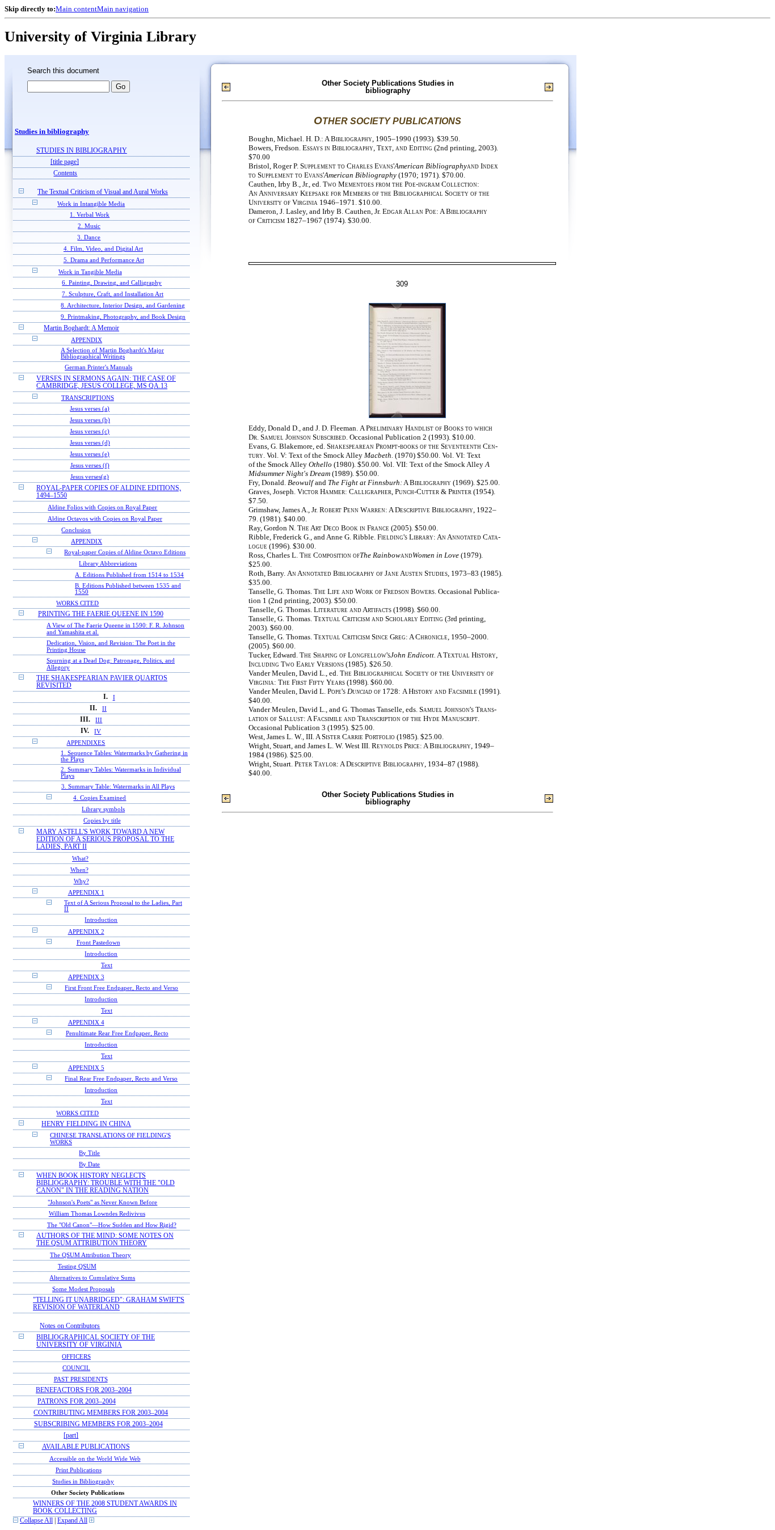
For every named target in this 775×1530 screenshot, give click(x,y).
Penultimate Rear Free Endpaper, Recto (117, 1033)
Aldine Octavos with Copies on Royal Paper (105, 518)
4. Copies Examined (99, 798)
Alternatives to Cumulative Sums (92, 1277)
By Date (89, 1164)
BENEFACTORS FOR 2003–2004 (84, 1390)
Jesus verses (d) (90, 443)
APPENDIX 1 (86, 892)
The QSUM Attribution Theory (90, 1254)
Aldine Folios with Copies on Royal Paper (102, 507)
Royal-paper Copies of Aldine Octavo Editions (125, 552)
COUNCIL (76, 1367)
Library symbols (103, 809)
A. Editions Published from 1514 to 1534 (129, 575)
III (98, 719)
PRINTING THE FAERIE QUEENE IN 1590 (100, 614)
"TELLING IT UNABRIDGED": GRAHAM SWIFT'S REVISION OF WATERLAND (108, 1303)
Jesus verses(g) (89, 477)
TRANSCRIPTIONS (87, 397)
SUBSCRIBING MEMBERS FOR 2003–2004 (98, 1424)
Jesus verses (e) (89, 454)
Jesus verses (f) (89, 465)
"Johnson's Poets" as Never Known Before (102, 1202)
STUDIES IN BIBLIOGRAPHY (81, 150)
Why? (81, 881)
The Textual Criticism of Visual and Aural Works (102, 192)
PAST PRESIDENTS (81, 1379)
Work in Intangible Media (91, 203)
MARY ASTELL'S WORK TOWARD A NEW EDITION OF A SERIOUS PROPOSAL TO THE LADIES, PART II (105, 839)
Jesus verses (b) (90, 420)
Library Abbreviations (108, 563)
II (104, 708)
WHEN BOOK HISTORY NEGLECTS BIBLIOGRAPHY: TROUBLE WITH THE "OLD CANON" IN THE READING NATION (105, 1183)
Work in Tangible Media (90, 271)
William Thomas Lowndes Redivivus (97, 1213)
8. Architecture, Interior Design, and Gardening (123, 305)
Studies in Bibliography (83, 1481)
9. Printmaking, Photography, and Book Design (123, 317)
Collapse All (36, 1520)
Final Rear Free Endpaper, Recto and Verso (121, 1079)
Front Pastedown (98, 942)
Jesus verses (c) (89, 431)
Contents (65, 173)
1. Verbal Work (89, 215)
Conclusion (76, 529)
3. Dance (88, 237)
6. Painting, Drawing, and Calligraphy (112, 283)
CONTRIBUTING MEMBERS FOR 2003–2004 (100, 1413)
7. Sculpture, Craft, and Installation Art (112, 294)
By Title (89, 1153)
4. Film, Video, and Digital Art (103, 249)
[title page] (64, 162)
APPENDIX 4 (86, 1022)
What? (80, 858)
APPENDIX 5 (86, 1067)
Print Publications (79, 1469)
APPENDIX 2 (86, 931)
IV (97, 731)
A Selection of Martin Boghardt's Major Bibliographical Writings (112, 353)
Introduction (101, 920)
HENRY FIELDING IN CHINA (86, 1124)
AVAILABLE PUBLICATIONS (86, 1447)
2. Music (89, 226)
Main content (76, 9)
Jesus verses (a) (89, 409)
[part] (71, 1435)
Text (106, 965)
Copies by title (102, 820)
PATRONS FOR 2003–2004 (76, 1401)
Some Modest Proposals (83, 1288)
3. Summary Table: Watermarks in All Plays (118, 786)
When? (79, 869)
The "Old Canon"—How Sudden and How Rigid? (111, 1224)
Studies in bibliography (52, 132)
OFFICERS (76, 1356)
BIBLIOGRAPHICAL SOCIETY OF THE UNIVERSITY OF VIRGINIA (95, 1341)
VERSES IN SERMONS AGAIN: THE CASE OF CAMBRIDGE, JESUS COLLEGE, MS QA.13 (106, 382)
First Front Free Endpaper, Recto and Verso (121, 988)
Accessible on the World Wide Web (95, 1458)
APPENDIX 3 (86, 976)
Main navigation (123, 9)
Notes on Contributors (70, 1326)
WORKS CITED (77, 603)
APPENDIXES (85, 742)
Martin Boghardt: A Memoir (81, 328)
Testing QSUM (77, 1266)
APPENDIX (86, 339)
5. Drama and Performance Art (104, 260)
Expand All (72, 1520)
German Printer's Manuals (98, 367)
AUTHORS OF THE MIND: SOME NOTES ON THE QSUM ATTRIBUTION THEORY (105, 1239)
